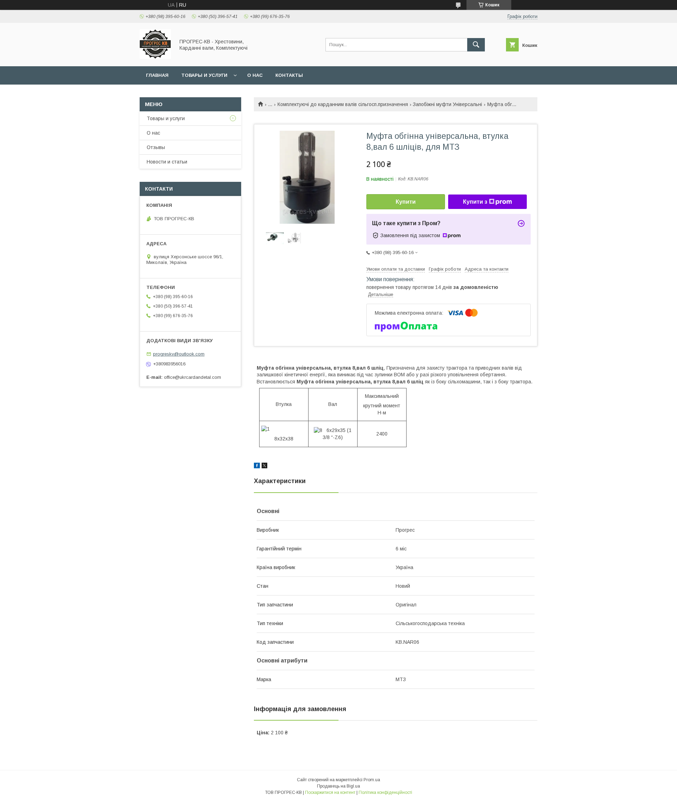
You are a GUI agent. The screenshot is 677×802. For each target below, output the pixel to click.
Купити (406, 202)
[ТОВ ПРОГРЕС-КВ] (155, 57)
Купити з (475, 202)
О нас (255, 75)
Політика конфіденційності (385, 792)
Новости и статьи (167, 162)
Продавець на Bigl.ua (338, 786)
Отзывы (156, 147)
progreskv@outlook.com (179, 354)
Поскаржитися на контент (330, 792)
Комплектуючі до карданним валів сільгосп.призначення (342, 104)
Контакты (289, 75)
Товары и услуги (204, 75)
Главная (157, 75)
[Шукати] (476, 44)
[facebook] (257, 466)
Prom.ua (372, 779)
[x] (264, 466)
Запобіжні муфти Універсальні (447, 104)
